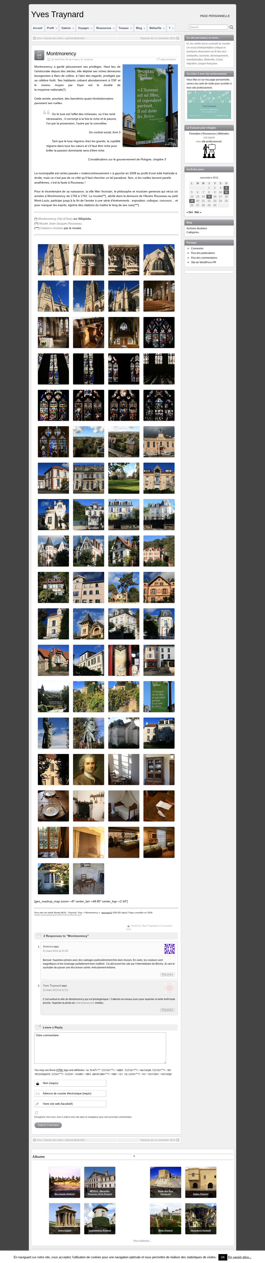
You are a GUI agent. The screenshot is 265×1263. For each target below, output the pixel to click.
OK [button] (223, 1257)
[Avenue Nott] (159, 637)
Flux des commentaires (204, 257)
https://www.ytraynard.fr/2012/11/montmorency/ (58, 915)
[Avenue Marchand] (123, 600)
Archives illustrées (197, 228)
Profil (50, 28)
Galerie (66, 28)
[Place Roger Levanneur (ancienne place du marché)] (159, 673)
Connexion (197, 248)
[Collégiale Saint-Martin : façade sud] (123, 309)
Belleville (155, 28)
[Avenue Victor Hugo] (53, 673)
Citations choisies (51, 228)
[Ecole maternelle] (53, 491)
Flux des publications (203, 253)
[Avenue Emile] (88, 527)
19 (191, 200)
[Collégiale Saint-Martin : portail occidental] (88, 273)
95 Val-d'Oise (58, 59)
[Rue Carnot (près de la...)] (88, 673)
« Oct (190, 212)
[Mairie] (88, 491)
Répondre (167, 974)
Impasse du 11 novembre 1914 (158, 38)
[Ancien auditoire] (159, 455)
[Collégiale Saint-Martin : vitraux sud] (159, 382)
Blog (139, 28)
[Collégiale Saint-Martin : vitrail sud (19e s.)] (88, 418)
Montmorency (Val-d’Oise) (55, 218)
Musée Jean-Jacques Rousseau (60, 223)
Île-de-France (73, 59)
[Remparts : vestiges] (88, 710)
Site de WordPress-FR (203, 262)
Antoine (48, 946)
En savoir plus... (239, 1257)
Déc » (198, 212)
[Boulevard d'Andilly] (159, 564)
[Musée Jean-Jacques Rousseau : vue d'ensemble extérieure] (123, 746)
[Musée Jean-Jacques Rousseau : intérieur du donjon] (88, 892)
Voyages (83, 28)
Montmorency (61, 53)
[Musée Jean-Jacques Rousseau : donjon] (53, 892)
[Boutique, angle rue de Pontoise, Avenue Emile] (123, 673)
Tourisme (88, 59)
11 (226, 192)
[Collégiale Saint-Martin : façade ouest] (159, 273)
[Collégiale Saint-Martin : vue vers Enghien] (88, 455)
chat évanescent (85, 1002)
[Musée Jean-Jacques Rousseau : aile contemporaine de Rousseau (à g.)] (159, 746)
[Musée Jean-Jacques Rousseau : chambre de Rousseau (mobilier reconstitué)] (159, 819)
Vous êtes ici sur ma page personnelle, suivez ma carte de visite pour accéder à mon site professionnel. (209, 83)
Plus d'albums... (142, 1240)
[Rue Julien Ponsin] (123, 637)
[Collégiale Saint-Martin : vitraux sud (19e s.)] (123, 382)
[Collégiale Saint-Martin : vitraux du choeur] (53, 382)
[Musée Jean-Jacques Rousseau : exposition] (123, 855)
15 (209, 196)
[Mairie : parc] (123, 491)
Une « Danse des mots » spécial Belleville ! (61, 38)
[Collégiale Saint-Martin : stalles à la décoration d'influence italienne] (88, 345)
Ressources (103, 28)
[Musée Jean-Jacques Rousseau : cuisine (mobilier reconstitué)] (123, 782)
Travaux (124, 28)
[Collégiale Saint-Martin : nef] (159, 309)
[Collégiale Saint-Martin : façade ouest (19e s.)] (53, 273)
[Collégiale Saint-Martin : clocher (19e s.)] (53, 309)
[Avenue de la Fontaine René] (53, 600)
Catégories (193, 232)
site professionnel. (212, 141)
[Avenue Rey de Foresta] (159, 491)
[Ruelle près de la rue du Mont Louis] (53, 710)
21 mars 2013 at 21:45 (55, 951)
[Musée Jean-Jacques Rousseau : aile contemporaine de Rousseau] (53, 782)
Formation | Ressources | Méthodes (209, 133)
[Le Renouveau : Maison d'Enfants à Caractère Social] (88, 600)
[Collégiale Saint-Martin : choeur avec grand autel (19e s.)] (53, 345)
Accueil (37, 28)
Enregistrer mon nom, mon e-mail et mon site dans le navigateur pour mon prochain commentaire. (83, 1117)
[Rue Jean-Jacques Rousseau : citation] (159, 710)
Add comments (168, 59)
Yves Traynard (57, 14)
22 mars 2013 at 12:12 (55, 990)
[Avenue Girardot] (88, 637)
